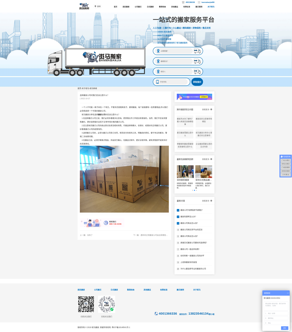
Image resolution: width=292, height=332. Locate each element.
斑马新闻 (93, 88)
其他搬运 (174, 7)
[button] (192, 190)
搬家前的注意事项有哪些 (204, 120)
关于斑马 (211, 7)
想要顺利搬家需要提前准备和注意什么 (185, 145)
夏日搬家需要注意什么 (185, 134)
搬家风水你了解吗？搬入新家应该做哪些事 (185, 121)
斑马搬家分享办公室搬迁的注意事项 (204, 134)
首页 (115, 7)
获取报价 (197, 82)
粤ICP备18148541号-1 (121, 327)
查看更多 (207, 109)
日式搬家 (150, 7)
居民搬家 (126, 7)
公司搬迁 (138, 7)
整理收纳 (162, 7)
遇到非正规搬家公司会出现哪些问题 (155, 235)
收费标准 (186, 7)
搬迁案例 (199, 7)
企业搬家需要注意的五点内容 (204, 145)
